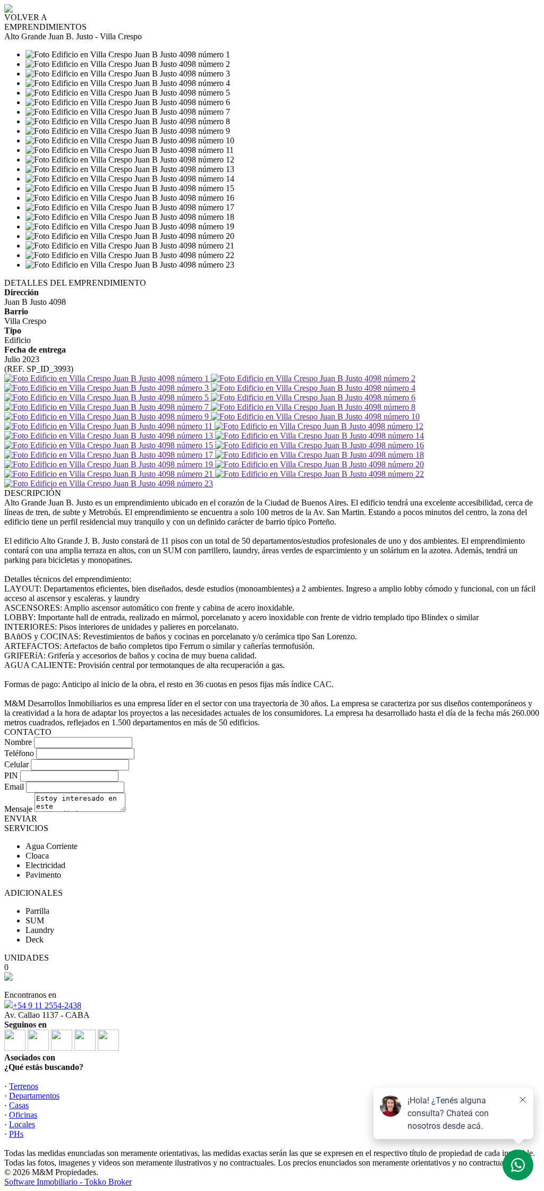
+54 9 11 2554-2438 (47, 1005)
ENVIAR (20, 818)
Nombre (18, 742)
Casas (19, 1105)
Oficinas (23, 1114)
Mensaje (18, 808)
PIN (11, 775)
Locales (22, 1124)
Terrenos (23, 1086)
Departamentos (34, 1095)
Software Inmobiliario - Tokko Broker (68, 1181)
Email (14, 786)
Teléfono (19, 753)
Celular (16, 764)
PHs (16, 1133)
